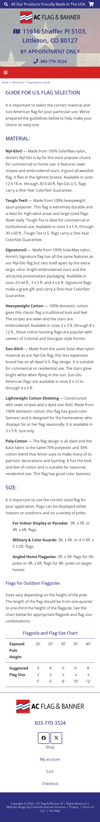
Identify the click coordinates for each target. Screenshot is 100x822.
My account (50, 759)
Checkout (50, 783)
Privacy (74, 807)
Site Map (54, 811)
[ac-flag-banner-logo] (50, 17)
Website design (16, 807)
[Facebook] (44, 738)
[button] (6, 4)
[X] (56, 738)
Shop (50, 747)
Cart (50, 771)
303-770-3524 (50, 723)
